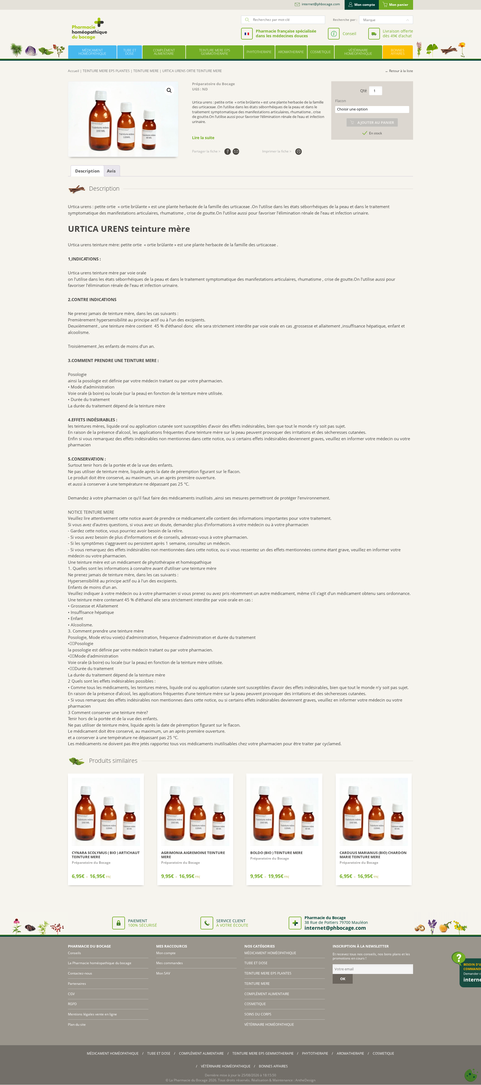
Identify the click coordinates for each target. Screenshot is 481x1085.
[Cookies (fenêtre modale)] (471, 1075)
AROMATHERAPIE (291, 52)
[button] (169, 90)
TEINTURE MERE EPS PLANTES (106, 70)
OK (342, 978)
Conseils (74, 953)
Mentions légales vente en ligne (92, 1014)
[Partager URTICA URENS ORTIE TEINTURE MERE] (227, 151)
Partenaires (77, 983)
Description (87, 171)
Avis (111, 171)
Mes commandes (169, 963)
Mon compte (364, 4)
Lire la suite (203, 137)
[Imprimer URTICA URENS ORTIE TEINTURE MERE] (298, 151)
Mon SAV (163, 973)
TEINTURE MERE (146, 70)
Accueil (73, 70)
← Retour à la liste (399, 70)
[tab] (87, 170)
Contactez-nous (80, 973)
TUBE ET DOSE (129, 52)
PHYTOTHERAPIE (259, 52)
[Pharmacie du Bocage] (89, 28)
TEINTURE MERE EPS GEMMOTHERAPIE (214, 52)
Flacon (340, 101)
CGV (71, 993)
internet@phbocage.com (321, 4)
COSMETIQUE (320, 52)
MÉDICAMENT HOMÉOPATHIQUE (92, 52)
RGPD (72, 1004)
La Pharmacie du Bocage (188, 1080)
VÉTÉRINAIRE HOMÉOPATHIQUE (358, 52)
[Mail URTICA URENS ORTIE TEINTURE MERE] (236, 151)
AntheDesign (305, 1080)
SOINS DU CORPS (257, 1014)
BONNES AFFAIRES (398, 52)
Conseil (349, 33)
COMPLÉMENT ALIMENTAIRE (164, 52)
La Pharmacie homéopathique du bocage (99, 963)
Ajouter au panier (375, 122)
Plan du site (77, 1024)
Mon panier (398, 4)
